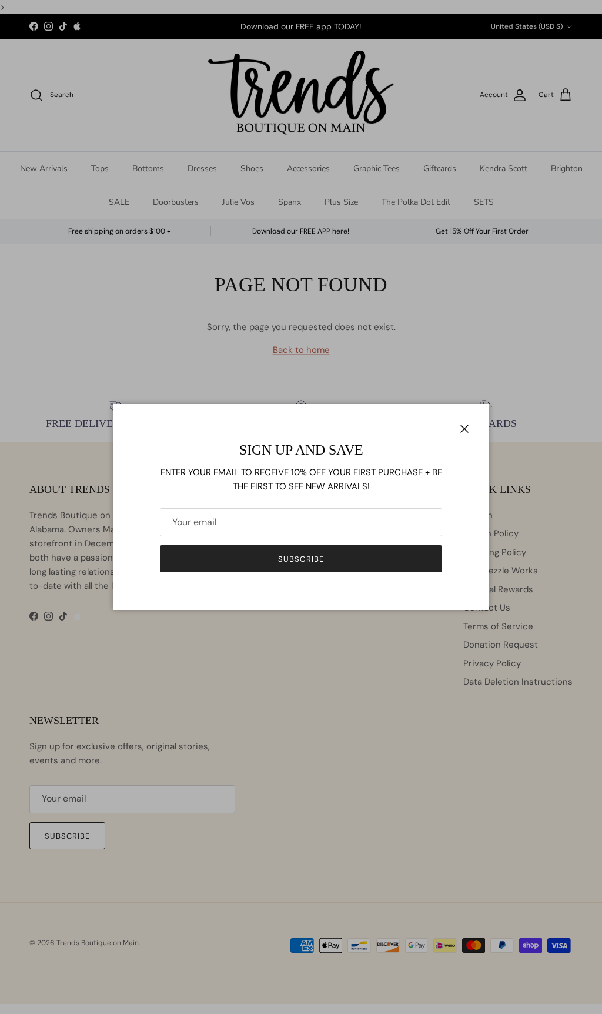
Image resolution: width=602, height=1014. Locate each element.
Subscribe (300, 559)
